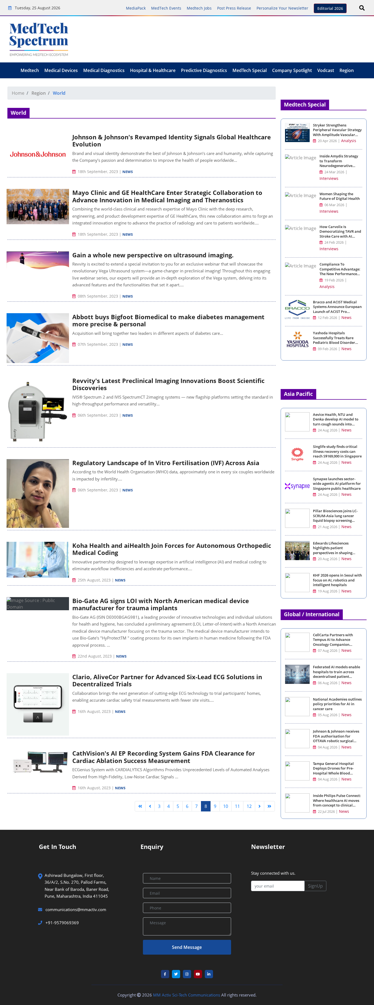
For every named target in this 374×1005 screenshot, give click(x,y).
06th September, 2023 (98, 415)
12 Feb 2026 (327, 317)
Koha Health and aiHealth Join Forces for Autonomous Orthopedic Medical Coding (171, 549)
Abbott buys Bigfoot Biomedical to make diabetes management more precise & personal (168, 320)
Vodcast (325, 70)
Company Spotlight (292, 70)
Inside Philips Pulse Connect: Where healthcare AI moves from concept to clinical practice (337, 803)
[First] (140, 806)
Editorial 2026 (330, 8)
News (127, 171)
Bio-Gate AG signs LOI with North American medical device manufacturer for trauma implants (160, 604)
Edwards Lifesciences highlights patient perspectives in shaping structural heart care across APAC (336, 553)
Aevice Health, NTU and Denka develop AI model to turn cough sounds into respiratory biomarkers (335, 421)
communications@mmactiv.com (75, 909)
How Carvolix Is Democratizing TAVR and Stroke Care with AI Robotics (340, 234)
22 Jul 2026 (326, 811)
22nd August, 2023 (95, 656)
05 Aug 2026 (327, 715)
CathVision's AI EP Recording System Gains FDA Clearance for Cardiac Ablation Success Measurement (163, 756)
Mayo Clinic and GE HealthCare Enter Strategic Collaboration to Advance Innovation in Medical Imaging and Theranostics (167, 196)
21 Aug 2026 (327, 527)
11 (237, 806)
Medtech (30, 70)
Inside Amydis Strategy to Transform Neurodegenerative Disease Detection (339, 163)
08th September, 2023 (98, 296)
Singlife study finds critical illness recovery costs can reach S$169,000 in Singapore (337, 451)
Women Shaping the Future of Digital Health (340, 196)
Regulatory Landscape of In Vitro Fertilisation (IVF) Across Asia (165, 463)
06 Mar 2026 (334, 205)
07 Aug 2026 (327, 650)
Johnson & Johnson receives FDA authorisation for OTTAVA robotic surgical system (336, 738)
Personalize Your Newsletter (282, 8)
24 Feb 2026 (334, 242)
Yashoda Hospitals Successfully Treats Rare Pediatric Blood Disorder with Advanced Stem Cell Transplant (334, 343)
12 (249, 806)
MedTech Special (249, 70)
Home (18, 93)
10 (225, 806)
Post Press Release (234, 8)
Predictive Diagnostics (204, 70)
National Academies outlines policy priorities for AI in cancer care (337, 704)
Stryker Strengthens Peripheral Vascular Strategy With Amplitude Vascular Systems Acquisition (337, 132)
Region (347, 70)
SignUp (315, 886)
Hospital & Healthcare (153, 70)
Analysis (348, 140)
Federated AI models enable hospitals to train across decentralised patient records (336, 674)
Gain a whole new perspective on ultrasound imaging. (153, 255)
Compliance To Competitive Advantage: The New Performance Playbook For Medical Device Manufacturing (340, 274)
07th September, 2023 (98, 344)
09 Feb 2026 (327, 349)
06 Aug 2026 (327, 683)
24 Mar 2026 (334, 172)
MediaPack (136, 8)
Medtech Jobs (199, 8)
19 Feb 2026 (334, 280)
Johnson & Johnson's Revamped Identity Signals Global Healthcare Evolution (171, 140)
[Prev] (150, 806)
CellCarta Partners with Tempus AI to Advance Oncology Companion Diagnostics (333, 642)
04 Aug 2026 (327, 747)
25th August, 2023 (94, 580)
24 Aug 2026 (327, 430)
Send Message (187, 947)
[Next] (259, 806)
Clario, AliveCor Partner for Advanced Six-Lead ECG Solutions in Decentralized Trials (167, 680)
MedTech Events (166, 8)
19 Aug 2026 (327, 591)
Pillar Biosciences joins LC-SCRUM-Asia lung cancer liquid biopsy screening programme (335, 518)
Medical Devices (61, 70)
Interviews (329, 178)
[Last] (269, 806)
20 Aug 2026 (327, 559)
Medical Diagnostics (104, 70)
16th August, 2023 (94, 711)
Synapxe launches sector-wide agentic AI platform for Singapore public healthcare (337, 484)
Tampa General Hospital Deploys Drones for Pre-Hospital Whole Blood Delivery (333, 771)
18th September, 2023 (98, 171)
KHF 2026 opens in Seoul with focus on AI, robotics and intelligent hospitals (337, 580)
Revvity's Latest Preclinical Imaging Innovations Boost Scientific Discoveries (168, 384)
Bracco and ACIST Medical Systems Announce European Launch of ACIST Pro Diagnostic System (337, 309)
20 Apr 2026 (327, 141)
